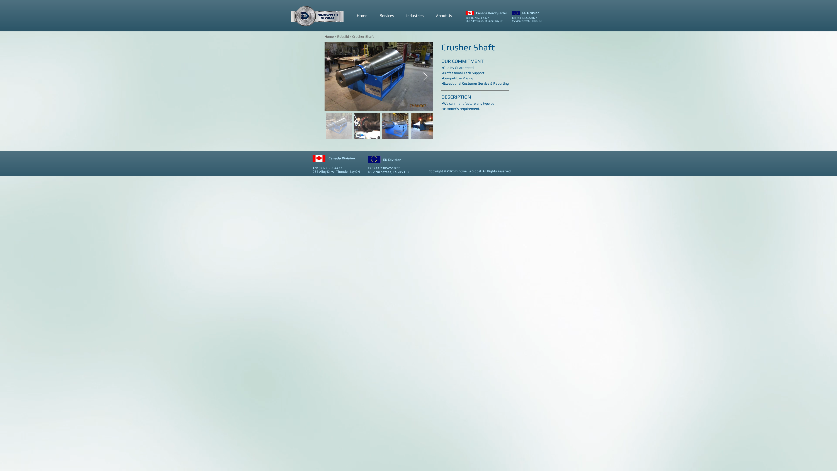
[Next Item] (425, 76)
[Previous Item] (332, 76)
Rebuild (343, 36)
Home (329, 36)
